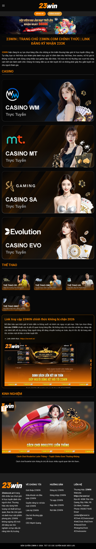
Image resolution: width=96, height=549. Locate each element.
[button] (3, 5)
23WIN (88, 489)
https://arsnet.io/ (27, 339)
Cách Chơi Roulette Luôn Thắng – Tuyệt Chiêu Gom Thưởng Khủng (48, 456)
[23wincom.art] (48, 5)
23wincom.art (8, 493)
